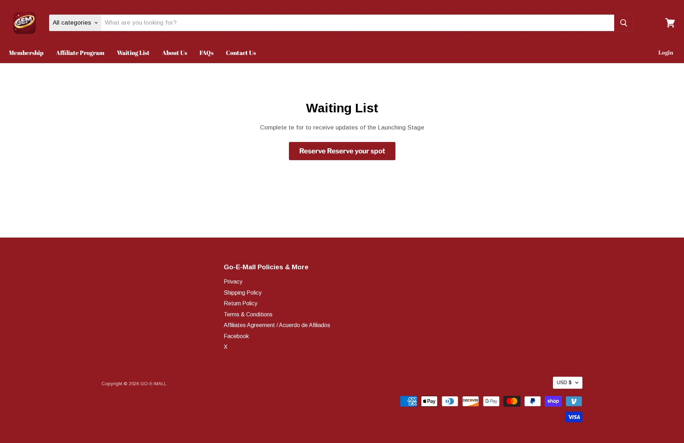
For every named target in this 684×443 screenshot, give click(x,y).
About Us (174, 53)
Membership (26, 53)
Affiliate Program (80, 53)
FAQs (206, 53)
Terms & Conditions (248, 314)
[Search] (623, 23)
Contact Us (241, 53)
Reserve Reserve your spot (342, 151)
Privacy (233, 282)
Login (665, 52)
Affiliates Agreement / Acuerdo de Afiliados (277, 325)
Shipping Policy (242, 293)
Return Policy (240, 303)
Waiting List (133, 53)
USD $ (564, 382)
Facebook (236, 336)
